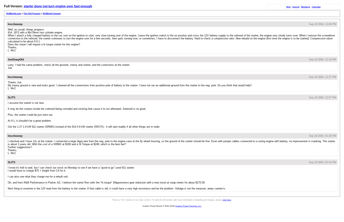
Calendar (316, 7)
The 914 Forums (31, 13)
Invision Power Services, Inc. (188, 206)
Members (305, 7)
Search (295, 7)
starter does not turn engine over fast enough (58, 6)
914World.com (13, 13)
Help (288, 7)
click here (227, 200)
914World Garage (52, 13)
